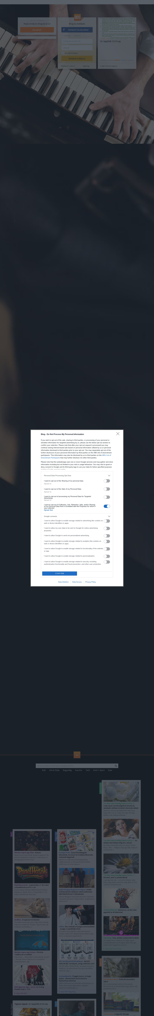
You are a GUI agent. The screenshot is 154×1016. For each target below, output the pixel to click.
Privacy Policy (90, 582)
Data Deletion (63, 582)
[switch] (107, 480)
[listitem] (77, 475)
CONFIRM (59, 573)
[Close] (118, 434)
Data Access (77, 582)
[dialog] (77, 508)
